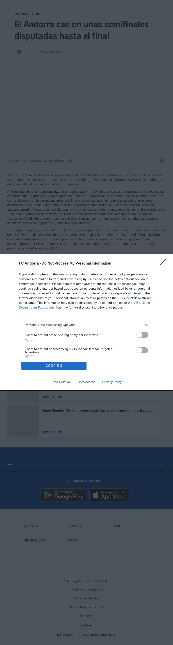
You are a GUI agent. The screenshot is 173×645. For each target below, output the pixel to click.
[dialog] (86, 322)
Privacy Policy (112, 382)
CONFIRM (54, 365)
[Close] (164, 263)
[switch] (142, 335)
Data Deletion (61, 382)
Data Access (86, 382)
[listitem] (86, 324)
